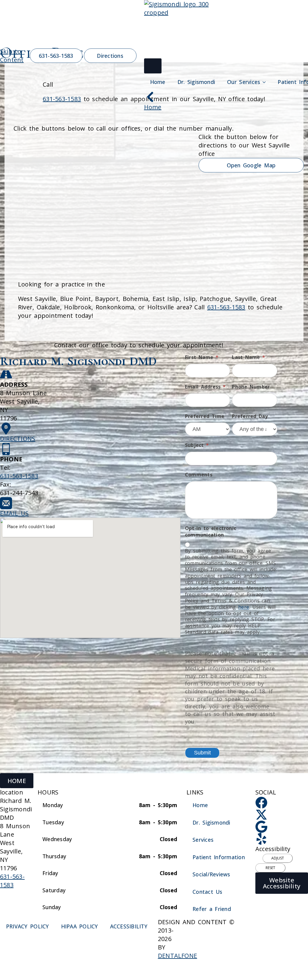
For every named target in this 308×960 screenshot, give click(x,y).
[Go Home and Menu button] (153, 65)
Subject (197, 445)
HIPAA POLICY (79, 926)
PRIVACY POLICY (27, 926)
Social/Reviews (211, 874)
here (243, 607)
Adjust (277, 858)
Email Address (205, 386)
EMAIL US (14, 513)
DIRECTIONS (17, 439)
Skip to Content (12, 55)
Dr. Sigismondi (196, 81)
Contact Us (207, 891)
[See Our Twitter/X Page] (261, 815)
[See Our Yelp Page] (261, 839)
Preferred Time (205, 416)
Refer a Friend (211, 908)
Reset (270, 867)
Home (157, 81)
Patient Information (218, 857)
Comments (198, 474)
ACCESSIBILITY (128, 926)
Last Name (248, 357)
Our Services (243, 81)
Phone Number (251, 386)
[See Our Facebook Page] (261, 803)
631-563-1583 (226, 307)
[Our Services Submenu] (266, 82)
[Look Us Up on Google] (261, 827)
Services (203, 839)
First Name (201, 357)
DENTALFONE (177, 956)
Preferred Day (250, 416)
